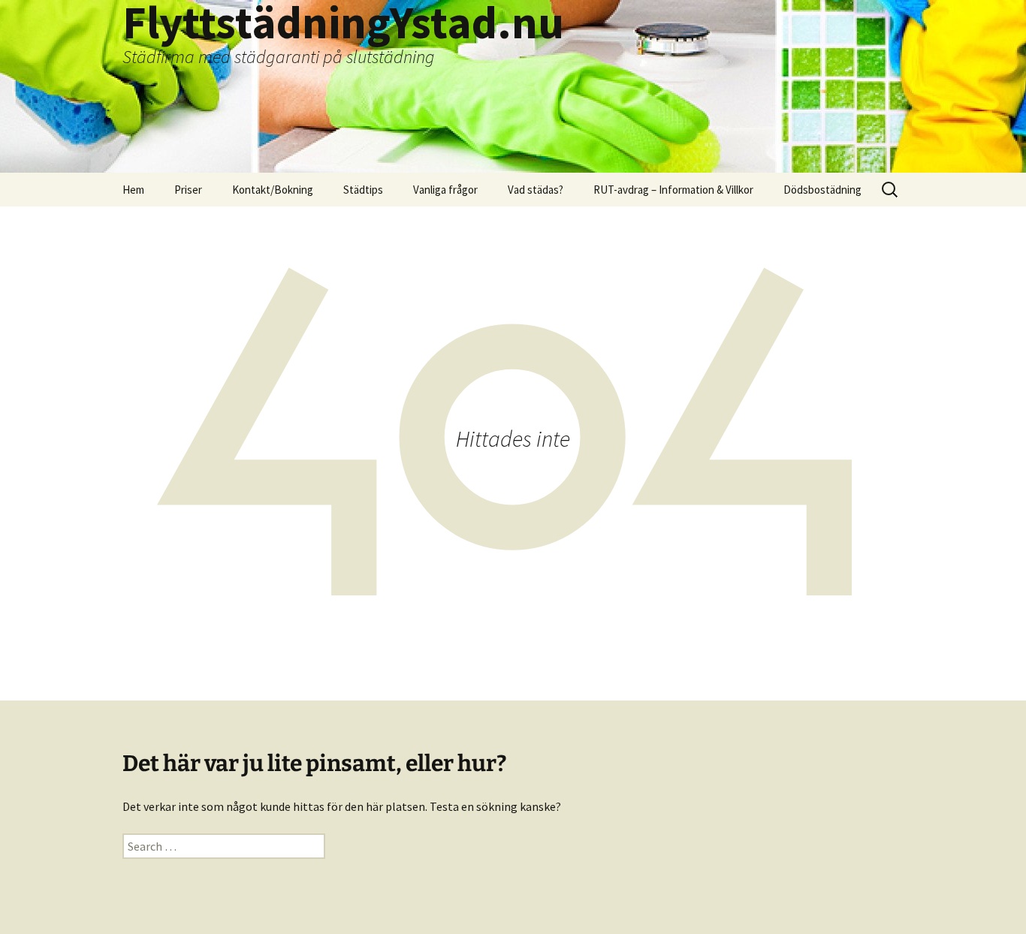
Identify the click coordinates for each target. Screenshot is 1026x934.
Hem (133, 189)
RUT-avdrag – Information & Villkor (673, 189)
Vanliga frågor (445, 189)
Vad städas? (535, 189)
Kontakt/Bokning (272, 189)
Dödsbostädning (822, 189)
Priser (188, 189)
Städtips (363, 189)
